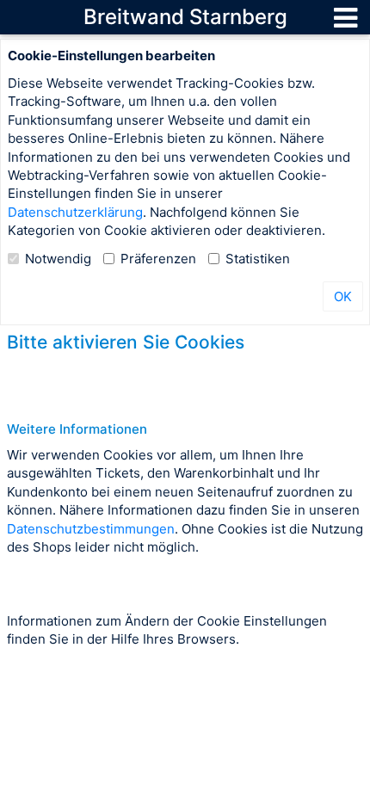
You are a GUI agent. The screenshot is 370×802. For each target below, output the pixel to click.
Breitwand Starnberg (185, 16)
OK (343, 296)
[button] (345, 17)
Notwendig (58, 258)
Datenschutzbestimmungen (91, 529)
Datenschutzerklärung (75, 212)
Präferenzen (158, 258)
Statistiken (257, 258)
